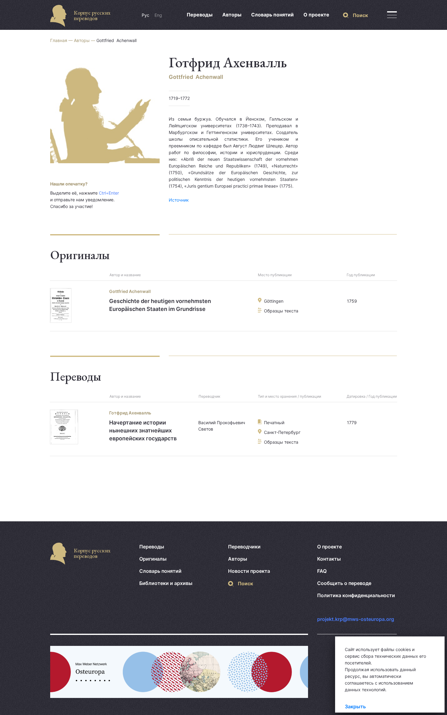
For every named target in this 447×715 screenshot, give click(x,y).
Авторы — (85, 40)
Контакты (329, 559)
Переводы (200, 15)
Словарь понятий (272, 15)
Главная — (62, 40)
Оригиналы (153, 559)
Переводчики (244, 547)
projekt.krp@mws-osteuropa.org (355, 619)
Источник (179, 200)
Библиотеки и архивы (165, 583)
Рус (145, 15)
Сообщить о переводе (344, 583)
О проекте (316, 15)
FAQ (322, 571)
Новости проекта (249, 571)
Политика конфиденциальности (356, 595)
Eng (158, 15)
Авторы (231, 15)
